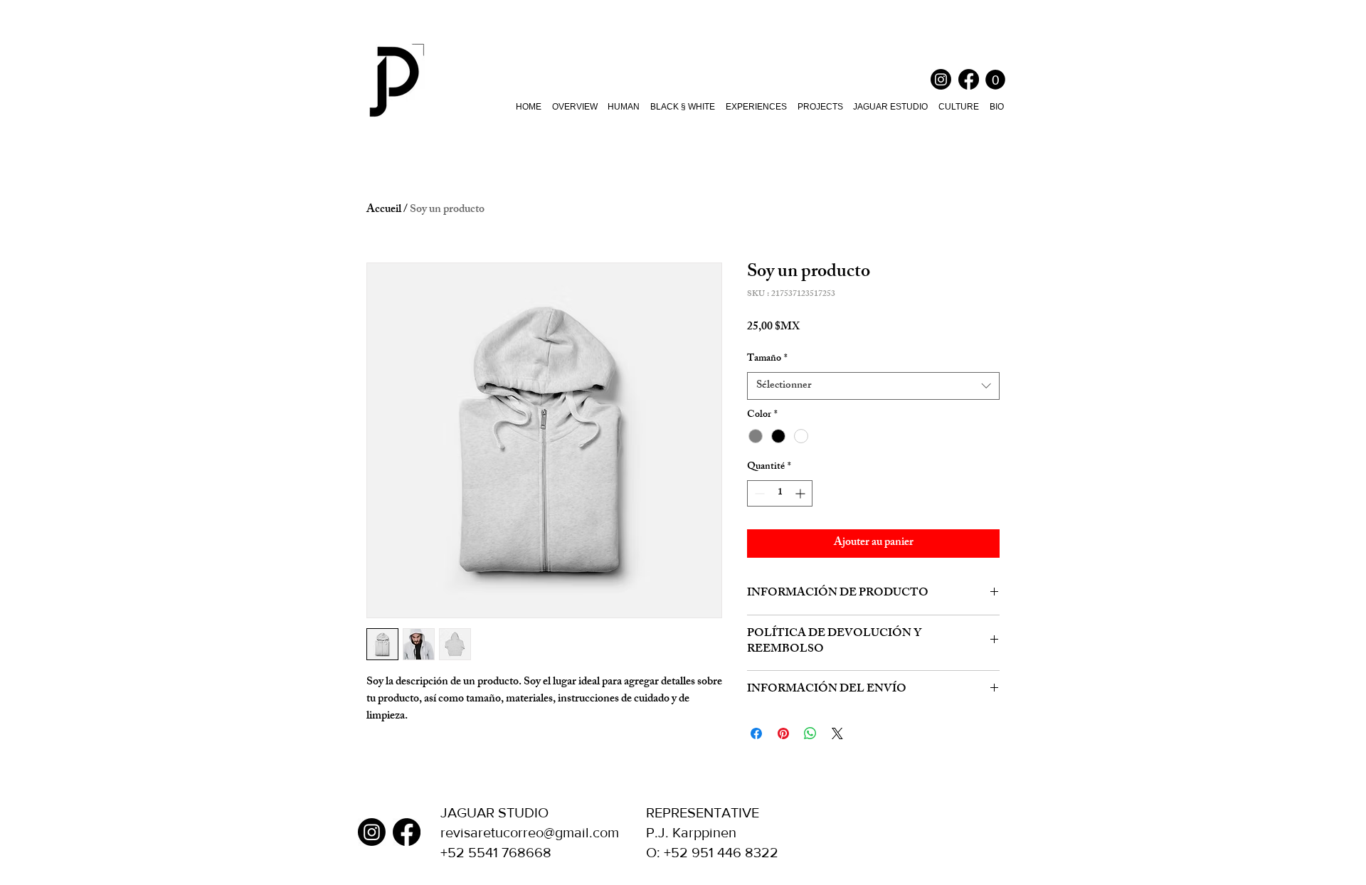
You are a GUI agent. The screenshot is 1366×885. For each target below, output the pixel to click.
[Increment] (801, 493)
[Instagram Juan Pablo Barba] (941, 79)
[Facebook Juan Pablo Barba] (968, 79)
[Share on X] (837, 733)
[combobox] (873, 386)
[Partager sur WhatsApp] (810, 733)
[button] (995, 80)
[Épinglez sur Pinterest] (783, 733)
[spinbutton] (780, 493)
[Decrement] (758, 493)
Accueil (383, 210)
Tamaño (767, 359)
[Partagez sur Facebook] (756, 733)
